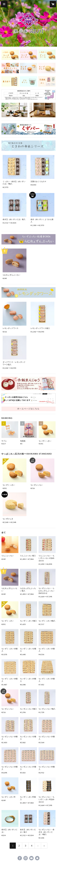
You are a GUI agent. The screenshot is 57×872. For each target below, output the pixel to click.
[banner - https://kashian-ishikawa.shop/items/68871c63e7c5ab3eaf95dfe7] (28, 129)
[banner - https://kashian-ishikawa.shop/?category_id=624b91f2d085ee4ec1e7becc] (28, 55)
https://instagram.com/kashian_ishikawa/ (25, 858)
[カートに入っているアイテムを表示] (53, 4)
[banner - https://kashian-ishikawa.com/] (28, 409)
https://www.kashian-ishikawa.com (37, 858)
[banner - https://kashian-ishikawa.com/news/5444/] (28, 398)
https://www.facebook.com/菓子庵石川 (20, 858)
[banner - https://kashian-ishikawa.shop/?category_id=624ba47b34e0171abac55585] (47, 68)
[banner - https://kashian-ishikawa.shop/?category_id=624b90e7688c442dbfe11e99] (10, 55)
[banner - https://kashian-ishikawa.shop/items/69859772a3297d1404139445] (28, 383)
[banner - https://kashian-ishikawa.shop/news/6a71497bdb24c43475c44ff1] (14, 110)
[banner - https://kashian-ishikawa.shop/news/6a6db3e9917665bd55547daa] (43, 110)
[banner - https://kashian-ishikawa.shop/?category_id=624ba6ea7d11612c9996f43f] (28, 68)
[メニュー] (4, 4)
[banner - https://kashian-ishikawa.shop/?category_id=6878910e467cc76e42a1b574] (10, 68)
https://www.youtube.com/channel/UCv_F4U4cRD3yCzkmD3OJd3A (31, 858)
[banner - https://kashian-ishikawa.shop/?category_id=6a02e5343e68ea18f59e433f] (28, 146)
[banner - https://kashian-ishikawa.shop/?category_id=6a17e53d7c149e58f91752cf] (28, 239)
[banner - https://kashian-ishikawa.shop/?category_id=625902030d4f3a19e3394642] (47, 81)
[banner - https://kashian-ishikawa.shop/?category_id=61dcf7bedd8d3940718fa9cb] (10, 81)
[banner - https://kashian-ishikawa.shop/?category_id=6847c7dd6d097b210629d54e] (28, 81)
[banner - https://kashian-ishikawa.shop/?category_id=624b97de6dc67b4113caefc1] (47, 55)
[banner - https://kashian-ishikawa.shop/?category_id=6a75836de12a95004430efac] (28, 292)
